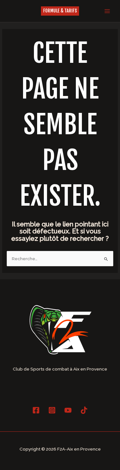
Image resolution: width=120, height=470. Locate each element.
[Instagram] (52, 410)
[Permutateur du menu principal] (107, 11)
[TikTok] (84, 410)
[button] (60, 11)
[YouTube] (68, 410)
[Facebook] (36, 410)
